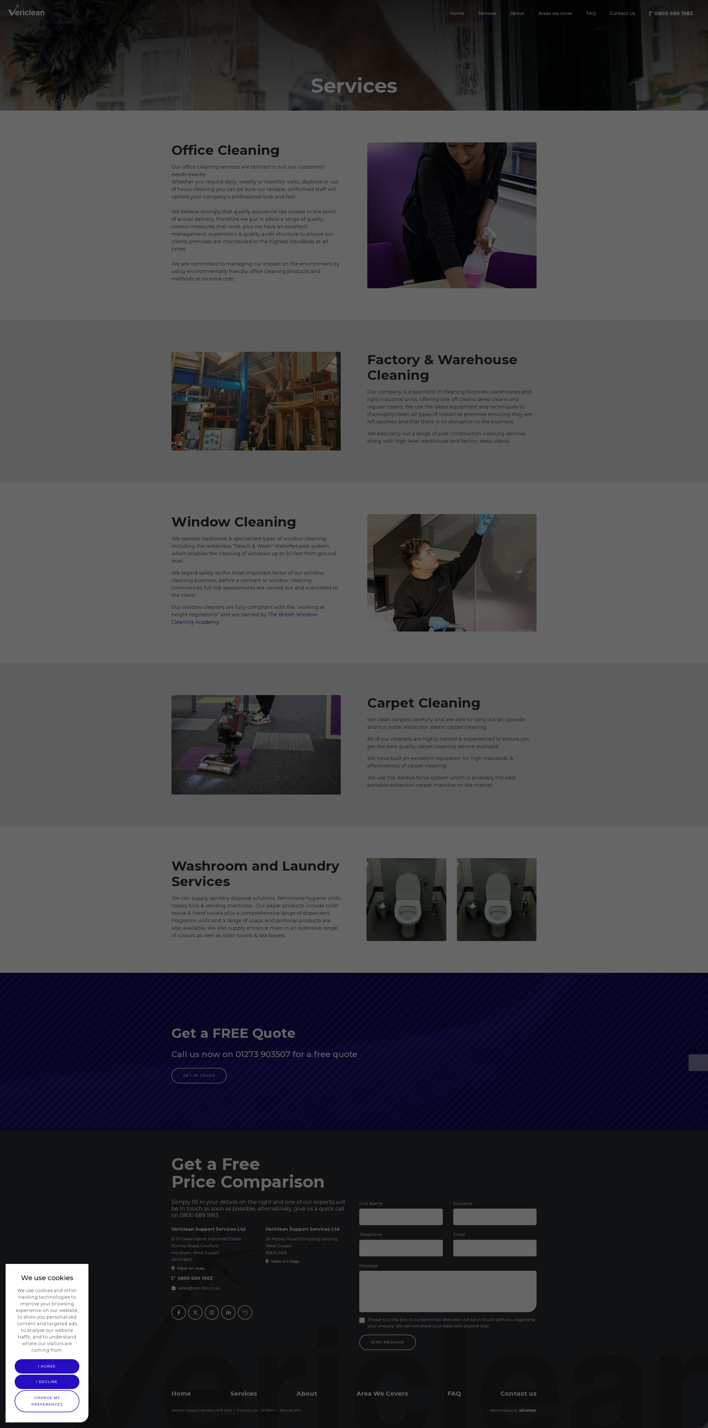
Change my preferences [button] (47, 1401)
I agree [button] (47, 1366)
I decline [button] (47, 1382)
